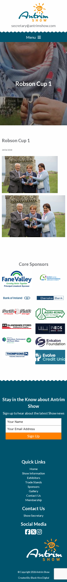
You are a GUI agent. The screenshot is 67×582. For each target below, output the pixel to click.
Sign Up (33, 436)
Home (34, 469)
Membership (33, 500)
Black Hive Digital (40, 577)
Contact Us (33, 495)
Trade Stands (33, 482)
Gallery (33, 491)
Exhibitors (33, 477)
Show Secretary (33, 515)
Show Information (33, 473)
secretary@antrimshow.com (33, 26)
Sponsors (33, 486)
